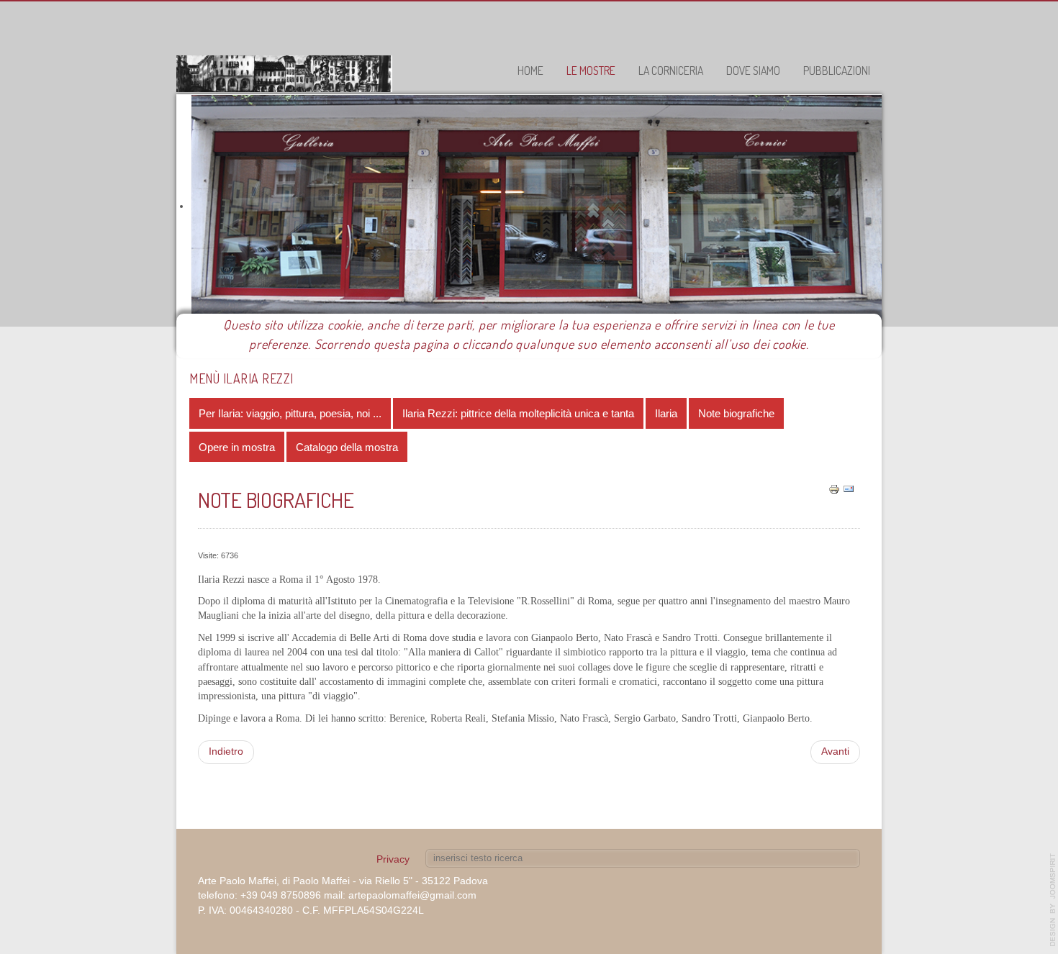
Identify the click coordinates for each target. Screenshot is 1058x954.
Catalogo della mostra (347, 447)
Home (530, 70)
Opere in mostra (237, 447)
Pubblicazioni (836, 70)
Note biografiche (736, 413)
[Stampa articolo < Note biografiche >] (834, 488)
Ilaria (666, 413)
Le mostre (590, 70)
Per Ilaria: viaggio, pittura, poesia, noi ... (290, 413)
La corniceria (670, 70)
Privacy (393, 859)
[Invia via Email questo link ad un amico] (848, 488)
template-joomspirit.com (1053, 900)
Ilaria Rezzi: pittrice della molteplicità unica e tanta (518, 413)
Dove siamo (753, 70)
